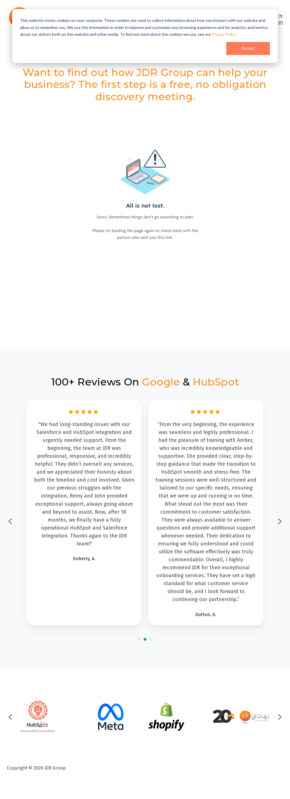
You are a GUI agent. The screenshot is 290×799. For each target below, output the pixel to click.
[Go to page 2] (145, 639)
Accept (248, 48)
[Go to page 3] (150, 639)
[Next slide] (279, 521)
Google (161, 382)
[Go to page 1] (139, 639)
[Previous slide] (10, 521)
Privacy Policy (224, 34)
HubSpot (216, 382)
